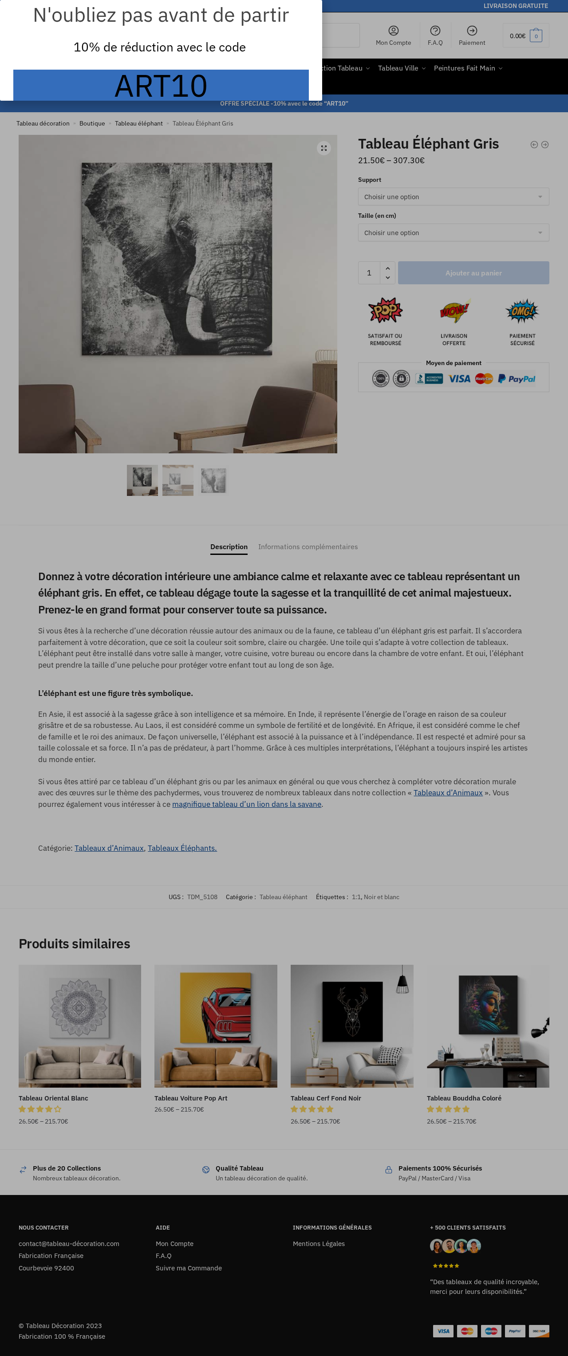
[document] (284, 678)
